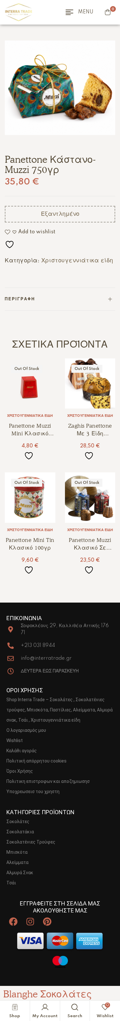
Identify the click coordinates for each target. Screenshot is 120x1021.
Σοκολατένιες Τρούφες (30, 842)
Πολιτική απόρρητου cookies (36, 760)
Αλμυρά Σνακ (19, 872)
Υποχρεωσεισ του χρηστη (33, 791)
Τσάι (11, 882)
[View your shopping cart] (107, 12)
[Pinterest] (47, 921)
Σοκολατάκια (20, 831)
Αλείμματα (17, 862)
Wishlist (14, 740)
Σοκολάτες (17, 821)
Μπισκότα (17, 852)
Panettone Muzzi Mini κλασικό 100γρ (30, 433)
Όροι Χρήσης (19, 771)
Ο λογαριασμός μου (26, 730)
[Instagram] (30, 921)
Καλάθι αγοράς (21, 750)
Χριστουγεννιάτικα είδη (77, 260)
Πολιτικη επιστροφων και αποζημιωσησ (48, 781)
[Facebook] (13, 921)
